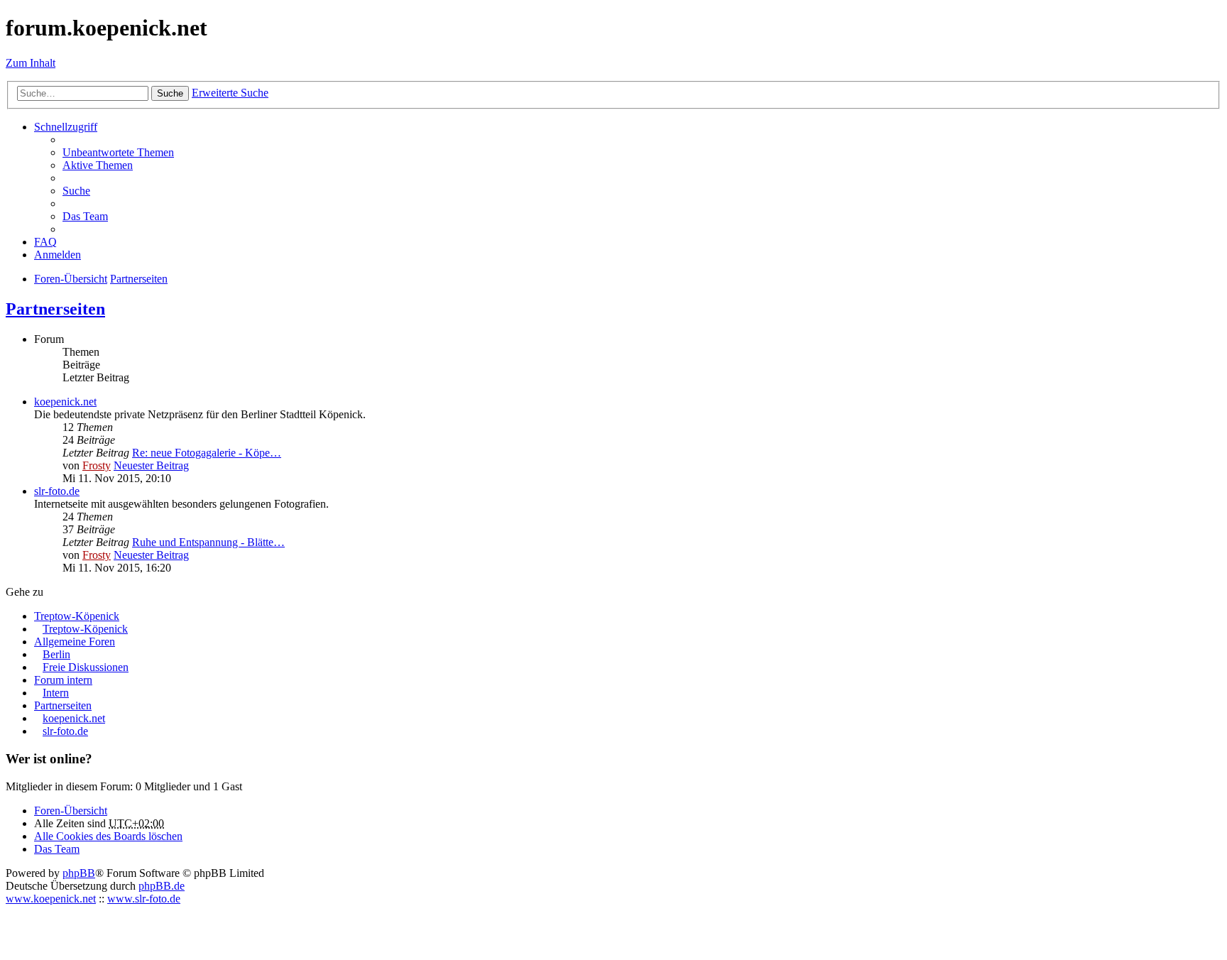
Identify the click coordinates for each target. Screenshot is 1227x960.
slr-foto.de (57, 491)
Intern (56, 693)
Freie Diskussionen (86, 667)
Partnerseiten (55, 309)
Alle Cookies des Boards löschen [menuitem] (108, 836)
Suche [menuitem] (76, 191)
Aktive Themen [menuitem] (97, 165)
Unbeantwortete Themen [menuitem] (118, 152)
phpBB (78, 873)
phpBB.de (161, 886)
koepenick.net (65, 402)
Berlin (56, 654)
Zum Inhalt (30, 63)
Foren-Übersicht (70, 810)
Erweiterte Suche (230, 93)
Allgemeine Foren (74, 642)
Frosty (96, 465)
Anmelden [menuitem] (57, 255)
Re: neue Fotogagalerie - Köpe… (206, 453)
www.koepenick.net (51, 899)
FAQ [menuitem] (45, 242)
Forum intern (63, 680)
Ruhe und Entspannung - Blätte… (208, 542)
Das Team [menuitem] (85, 216)
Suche (170, 93)
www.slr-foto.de (143, 899)
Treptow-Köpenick (76, 616)
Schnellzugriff (65, 127)
